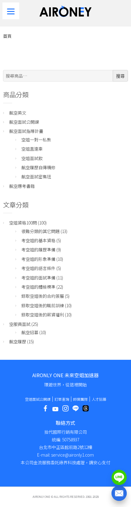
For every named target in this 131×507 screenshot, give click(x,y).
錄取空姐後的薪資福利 (42, 315)
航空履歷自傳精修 (38, 167)
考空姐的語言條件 (38, 268)
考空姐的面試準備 (38, 278)
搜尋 (120, 76)
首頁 (7, 36)
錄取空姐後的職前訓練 (42, 305)
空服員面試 (19, 324)
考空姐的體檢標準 (38, 287)
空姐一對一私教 (36, 140)
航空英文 (17, 113)
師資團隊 (80, 399)
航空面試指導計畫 (26, 131)
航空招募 (29, 332)
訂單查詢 (62, 399)
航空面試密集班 (36, 176)
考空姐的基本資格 (38, 240)
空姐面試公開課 (38, 399)
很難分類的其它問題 (40, 231)
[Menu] (10, 10)
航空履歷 (17, 341)
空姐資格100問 (23, 223)
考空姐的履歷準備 (38, 249)
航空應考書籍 (22, 186)
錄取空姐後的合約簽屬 (42, 296)
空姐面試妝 (32, 158)
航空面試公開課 (24, 122)
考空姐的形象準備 (38, 259)
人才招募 (99, 399)
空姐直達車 (32, 149)
